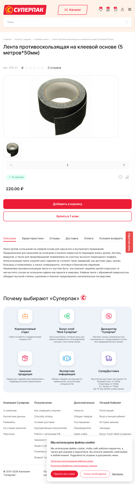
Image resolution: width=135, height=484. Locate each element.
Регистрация (106, 410)
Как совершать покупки (47, 410)
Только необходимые (95, 474)
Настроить (117, 474)
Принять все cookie (64, 474)
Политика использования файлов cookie (72, 461)
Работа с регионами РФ (47, 434)
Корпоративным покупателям (50, 428)
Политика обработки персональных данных (74, 465)
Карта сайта (80, 434)
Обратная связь (129, 242)
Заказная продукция (45, 439)
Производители (82, 428)
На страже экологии (14, 428)
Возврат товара (43, 457)
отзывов (54, 67)
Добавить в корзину (67, 204)
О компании (9, 410)
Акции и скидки (42, 445)
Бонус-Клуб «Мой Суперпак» (115, 434)
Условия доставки (44, 422)
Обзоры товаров (83, 416)
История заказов (108, 422)
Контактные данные (14, 416)
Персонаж (9, 434)
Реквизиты (9, 422)
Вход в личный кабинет (112, 416)
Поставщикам (81, 422)
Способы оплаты (43, 416)
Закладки (104, 428)
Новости (78, 410)
